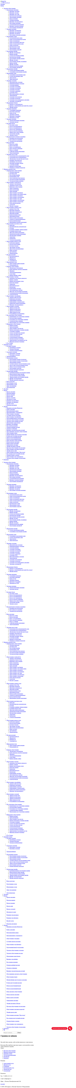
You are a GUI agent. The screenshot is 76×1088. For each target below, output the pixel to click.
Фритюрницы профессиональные (18, 222)
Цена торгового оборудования (14, 440)
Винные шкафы (14, 54)
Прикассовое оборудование (16, 132)
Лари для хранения (11, 386)
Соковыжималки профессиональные (19, 293)
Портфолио (6, 1056)
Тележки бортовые (14, 349)
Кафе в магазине (11, 409)
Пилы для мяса (13, 250)
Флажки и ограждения (15, 166)
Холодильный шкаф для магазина (15, 418)
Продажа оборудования (9, 1050)
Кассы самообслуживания (16, 130)
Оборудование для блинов (16, 192)
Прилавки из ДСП (14, 117)
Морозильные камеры (15, 362)
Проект (5, 390)
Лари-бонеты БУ (14, 79)
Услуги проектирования (10, 1055)
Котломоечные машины (16, 318)
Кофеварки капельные (15, 299)
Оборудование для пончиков (17, 197)
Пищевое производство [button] (10, 642)
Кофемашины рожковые (16, 300)
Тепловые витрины (11, 29)
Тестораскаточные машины (16, 181)
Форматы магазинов (12, 405)
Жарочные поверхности (16, 212)
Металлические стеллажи (16, 82)
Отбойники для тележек (16, 161)
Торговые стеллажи (11, 80)
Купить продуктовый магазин (14, 436)
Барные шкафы (13, 63)
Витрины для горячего (15, 32)
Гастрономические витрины (17, 24)
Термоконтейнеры (11, 356)
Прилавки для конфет (15, 116)
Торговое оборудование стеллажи (15, 419)
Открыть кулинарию (12, 428)
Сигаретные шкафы (15, 133)
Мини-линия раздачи (15, 312)
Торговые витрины (11, 119)
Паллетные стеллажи (15, 353)
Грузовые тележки (11, 346)
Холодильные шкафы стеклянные (18, 61)
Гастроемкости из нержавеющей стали (19, 156)
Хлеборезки (13, 238)
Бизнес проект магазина (13, 443)
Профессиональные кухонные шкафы (19, 330)
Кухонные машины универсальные (18, 229)
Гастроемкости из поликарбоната (18, 157)
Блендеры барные (14, 282)
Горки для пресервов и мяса (17, 43)
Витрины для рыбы (14, 11)
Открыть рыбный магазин (13, 427)
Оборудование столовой (13, 306)
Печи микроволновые (15, 203)
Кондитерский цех (14, 256)
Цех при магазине (11, 254)
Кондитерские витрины (16, 15)
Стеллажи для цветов (15, 98)
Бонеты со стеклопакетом (16, 104)
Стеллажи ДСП (13, 92)
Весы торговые (10, 142)
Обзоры (5, 406)
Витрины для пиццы (15, 33)
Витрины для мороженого (16, 21)
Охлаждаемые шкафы (12, 371)
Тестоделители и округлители (17, 178)
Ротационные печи (14, 176)
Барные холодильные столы (17, 281)
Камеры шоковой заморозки (17, 369)
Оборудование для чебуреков (17, 200)
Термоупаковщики (14, 153)
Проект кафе (10, 396)
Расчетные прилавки (15, 111)
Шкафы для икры (14, 64)
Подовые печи (13, 173)
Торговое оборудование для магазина (16, 458)
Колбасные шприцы (15, 243)
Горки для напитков (15, 41)
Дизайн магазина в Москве (13, 446)
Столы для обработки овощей (17, 332)
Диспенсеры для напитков (16, 268)
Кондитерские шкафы (15, 57)
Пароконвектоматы (14, 216)
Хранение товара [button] (8, 836)
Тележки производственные (17, 338)
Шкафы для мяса (14, 60)
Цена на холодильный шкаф (14, 437)
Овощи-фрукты (7, 1069)
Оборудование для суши (16, 198)
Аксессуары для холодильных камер (19, 365)
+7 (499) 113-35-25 (5, 2)
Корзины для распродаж (16, 160)
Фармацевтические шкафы (16, 66)
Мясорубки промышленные (17, 248)
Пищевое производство (10, 169)
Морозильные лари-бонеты (13, 422)
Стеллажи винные (14, 85)
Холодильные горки (12, 36)
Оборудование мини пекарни (17, 263)
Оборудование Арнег (12, 433)
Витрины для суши (14, 14)
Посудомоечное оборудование (14, 315)
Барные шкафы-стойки (15, 275)
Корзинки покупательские (16, 138)
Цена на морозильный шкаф (14, 439)
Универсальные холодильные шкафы (19, 377)
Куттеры (12, 228)
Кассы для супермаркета (16, 129)
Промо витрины (14, 18)
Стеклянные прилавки (15, 110)
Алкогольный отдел (9, 1063)
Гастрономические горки (16, 38)
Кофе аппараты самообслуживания (18, 269)
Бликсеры (12, 225)
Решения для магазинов (13, 400)
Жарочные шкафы (14, 213)
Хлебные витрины (14, 20)
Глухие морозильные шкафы (17, 70)
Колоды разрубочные (15, 244)
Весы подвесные (14, 145)
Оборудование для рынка (13, 414)
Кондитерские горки (15, 46)
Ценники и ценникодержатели (17, 167)
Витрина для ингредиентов (16, 26)
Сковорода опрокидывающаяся (17, 219)
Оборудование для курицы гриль (18, 194)
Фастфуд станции (14, 206)
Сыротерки (12, 237)
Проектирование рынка (13, 411)
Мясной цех (13, 257)
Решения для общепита (12, 402)
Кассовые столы (14, 125)
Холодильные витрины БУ (16, 27)
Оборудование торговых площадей (15, 449)
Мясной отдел (7, 1065)
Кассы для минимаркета (16, 128)
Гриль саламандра (14, 188)
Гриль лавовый (13, 191)
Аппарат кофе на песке (15, 297)
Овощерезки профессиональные (18, 234)
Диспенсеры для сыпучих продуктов (19, 158)
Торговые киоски (14, 122)
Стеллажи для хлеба (15, 89)
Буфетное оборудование (13, 266)
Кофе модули (13, 113)
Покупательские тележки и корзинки (16, 136)
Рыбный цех (13, 259)
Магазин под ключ (11, 399)
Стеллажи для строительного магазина (19, 99)
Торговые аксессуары (12, 154)
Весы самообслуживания (16, 148)
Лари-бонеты (13, 77)
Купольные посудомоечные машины (19, 319)
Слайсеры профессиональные (17, 151)
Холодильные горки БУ (15, 49)
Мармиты (12, 271)
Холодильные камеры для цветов (18, 359)
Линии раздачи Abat (15, 307)
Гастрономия (7, 1070)
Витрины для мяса (14, 12)
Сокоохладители (14, 294)
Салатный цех (13, 260)
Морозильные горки (15, 48)
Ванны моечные (14, 325)
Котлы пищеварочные (15, 220)
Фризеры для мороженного (16, 304)
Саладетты (12, 204)
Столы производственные (16, 337)
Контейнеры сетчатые (15, 347)
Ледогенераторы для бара (16, 290)
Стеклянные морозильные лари (17, 74)
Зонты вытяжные (14, 327)
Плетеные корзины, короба (16, 163)
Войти (2, 5)
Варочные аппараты (15, 210)
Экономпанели (13, 95)
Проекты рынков (11, 393)
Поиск (19, 1032)
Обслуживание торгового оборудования (17, 431)
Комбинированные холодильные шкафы (20, 372)
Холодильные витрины (12, 10)
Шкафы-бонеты (13, 107)
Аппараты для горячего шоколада (18, 278)
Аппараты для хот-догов (16, 185)
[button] (4, 1030)
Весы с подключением (15, 147)
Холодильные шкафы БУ (16, 67)
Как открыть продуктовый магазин (15, 453)
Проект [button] (5, 895)
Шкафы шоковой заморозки (17, 380)
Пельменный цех (14, 265)
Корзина (3, 4)
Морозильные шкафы (12, 69)
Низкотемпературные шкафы (17, 374)
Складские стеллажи (12, 352)
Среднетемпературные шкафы (17, 375)
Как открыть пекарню (12, 425)
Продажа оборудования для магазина (16, 447)
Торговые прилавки (12, 108)
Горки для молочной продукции (18, 39)
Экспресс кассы (14, 135)
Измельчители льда (14, 285)
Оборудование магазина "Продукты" (16, 452)
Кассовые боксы (11, 123)
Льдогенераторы (11, 387)
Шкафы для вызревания (16, 378)
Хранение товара (8, 344)
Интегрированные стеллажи (17, 94)
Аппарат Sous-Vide (14, 209)
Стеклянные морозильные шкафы (18, 71)
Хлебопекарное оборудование (14, 170)
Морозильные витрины (15, 17)
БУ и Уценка (10, 343)
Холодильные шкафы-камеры (17, 58)
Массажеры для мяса (15, 247)
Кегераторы (12, 287)
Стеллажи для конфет (15, 86)
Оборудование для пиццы (16, 195)
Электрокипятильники (15, 272)
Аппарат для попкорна (15, 184)
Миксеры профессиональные (17, 232)
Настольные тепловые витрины (18, 35)
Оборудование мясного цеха (14, 241)
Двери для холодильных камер (17, 366)
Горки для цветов (14, 45)
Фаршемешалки (14, 253)
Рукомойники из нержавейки (17, 313)
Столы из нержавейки (15, 240)
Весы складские (11, 381)
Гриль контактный (14, 189)
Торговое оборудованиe (10, 8)
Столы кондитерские (15, 335)
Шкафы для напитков (15, 52)
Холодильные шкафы (12, 51)
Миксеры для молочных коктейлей (18, 291)
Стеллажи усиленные (15, 91)
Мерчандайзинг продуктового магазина (17, 434)
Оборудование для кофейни (14, 296)
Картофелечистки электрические (18, 226)
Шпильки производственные (17, 341)
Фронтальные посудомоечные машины (19, 322)
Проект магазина (11, 391)
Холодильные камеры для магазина (18, 360)
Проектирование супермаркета (14, 412)
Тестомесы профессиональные (17, 179)
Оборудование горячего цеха (14, 207)
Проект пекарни (11, 394)
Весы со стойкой (14, 150)
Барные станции (14, 279)
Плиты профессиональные (16, 217)
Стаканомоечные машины (16, 321)
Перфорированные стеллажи (17, 83)
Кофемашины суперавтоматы (17, 302)
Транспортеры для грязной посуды (18, 340)
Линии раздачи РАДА (15, 310)
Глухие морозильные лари (16, 76)
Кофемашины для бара (15, 288)
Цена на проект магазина (13, 442)
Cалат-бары (12, 273)
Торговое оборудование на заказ (15, 421)
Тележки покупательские (16, 141)
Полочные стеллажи (15, 355)
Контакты (6, 459)
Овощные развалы (14, 114)
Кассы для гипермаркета (16, 126)
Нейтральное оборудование (13, 324)
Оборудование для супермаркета (15, 456)
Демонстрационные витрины (17, 120)
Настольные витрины (15, 23)
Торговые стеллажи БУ (15, 101)
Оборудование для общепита (14, 417)
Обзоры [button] (5, 925)
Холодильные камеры (12, 358)
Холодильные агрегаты (15, 368)
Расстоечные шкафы (15, 175)
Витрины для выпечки (15, 30)
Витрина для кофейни (12, 424)
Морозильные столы (12, 384)
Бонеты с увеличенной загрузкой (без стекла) (21, 105)
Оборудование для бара (12, 276)
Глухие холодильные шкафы (17, 55)
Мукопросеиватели (14, 172)
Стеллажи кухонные (15, 331)
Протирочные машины (15, 235)
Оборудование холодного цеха (14, 223)
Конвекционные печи (15, 215)
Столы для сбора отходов (16, 334)
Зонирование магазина (12, 445)
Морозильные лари (11, 73)
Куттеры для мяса (14, 245)
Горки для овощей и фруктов (17, 42)
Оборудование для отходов (16, 328)
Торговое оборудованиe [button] (10, 462)
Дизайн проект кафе (12, 450)
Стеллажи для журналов (16, 97)
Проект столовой (11, 397)
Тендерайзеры (13, 251)
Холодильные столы (12, 383)
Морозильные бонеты (12, 102)
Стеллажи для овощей (15, 88)
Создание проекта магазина (14, 415)
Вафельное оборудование (16, 186)
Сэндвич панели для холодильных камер (20, 363)
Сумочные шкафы (14, 164)
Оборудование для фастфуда (14, 182)
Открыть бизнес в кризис (13, 455)
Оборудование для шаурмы (16, 201)
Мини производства (12, 262)
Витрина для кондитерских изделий (16, 430)
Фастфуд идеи (10, 403)
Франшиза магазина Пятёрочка (14, 408)
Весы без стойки (14, 144)
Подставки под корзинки (16, 139)
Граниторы (12, 284)
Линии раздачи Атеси (15, 309)
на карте (3, 1084)
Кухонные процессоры (15, 231)
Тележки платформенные (16, 350)
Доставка (6, 389)
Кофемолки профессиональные (17, 303)
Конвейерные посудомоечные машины (19, 316)
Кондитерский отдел (9, 1067)
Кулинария (6, 1066)
